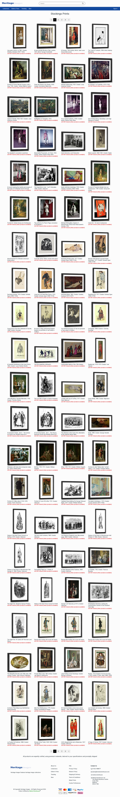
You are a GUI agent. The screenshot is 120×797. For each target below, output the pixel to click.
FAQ (70, 766)
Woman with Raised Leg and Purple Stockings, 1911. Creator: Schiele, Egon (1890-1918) (99, 260)
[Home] (12, 5)
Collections (6, 8)
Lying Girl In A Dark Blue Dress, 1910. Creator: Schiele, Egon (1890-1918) (44, 295)
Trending (24, 8)
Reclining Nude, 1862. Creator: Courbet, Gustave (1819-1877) (72, 295)
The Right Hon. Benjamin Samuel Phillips (18, 604)
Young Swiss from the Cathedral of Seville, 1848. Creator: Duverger (19, 329)
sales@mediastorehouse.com (100, 772)
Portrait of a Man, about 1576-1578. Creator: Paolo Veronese (17, 502)
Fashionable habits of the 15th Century (72, 364)
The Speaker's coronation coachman (17, 153)
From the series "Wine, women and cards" (46, 258)
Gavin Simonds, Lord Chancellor (70, 153)
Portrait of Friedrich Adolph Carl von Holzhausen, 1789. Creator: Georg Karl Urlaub (99, 188)
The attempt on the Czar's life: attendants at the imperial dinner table (73, 433)
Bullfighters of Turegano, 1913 (42, 119)
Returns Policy (73, 771)
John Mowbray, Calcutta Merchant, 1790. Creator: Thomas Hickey (18, 399)
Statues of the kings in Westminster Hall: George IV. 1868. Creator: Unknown (19, 570)
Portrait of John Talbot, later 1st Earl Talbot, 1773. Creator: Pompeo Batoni (98, 467)
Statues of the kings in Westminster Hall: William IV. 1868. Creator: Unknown (99, 536)
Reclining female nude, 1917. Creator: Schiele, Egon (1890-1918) (71, 259)
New (30, 8)
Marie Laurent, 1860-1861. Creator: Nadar (100, 153)
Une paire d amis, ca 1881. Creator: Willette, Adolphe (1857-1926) (17, 51)
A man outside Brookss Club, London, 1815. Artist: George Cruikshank (45, 51)
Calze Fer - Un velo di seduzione (97, 223)
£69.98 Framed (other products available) (19, 53)
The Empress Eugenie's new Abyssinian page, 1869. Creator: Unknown (72, 536)
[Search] (83, 3)
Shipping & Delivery (74, 774)
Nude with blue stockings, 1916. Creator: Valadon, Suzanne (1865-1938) (72, 188)
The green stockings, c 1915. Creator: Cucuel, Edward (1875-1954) (98, 502)
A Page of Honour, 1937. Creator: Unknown (100, 742)
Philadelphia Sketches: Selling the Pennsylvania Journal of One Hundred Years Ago (99, 605)
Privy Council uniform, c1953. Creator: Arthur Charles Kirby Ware (71, 119)
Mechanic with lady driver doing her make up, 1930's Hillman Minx (19, 467)
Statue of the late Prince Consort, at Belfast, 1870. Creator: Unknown (17, 536)
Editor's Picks (15, 8)
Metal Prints (72, 780)
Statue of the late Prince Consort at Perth (46, 604)
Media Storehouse (34, 791)
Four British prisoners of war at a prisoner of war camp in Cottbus (73, 329)
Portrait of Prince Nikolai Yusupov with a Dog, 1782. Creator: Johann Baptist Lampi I (19, 85)
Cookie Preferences (74, 783)
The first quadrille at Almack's (42, 364)
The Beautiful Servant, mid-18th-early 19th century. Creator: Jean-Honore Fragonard (19, 674)
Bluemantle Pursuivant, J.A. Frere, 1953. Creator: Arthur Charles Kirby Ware (45, 153)
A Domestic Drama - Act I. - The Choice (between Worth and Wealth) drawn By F (45, 433)
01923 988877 (96, 769)
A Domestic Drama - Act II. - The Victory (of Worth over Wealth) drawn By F (18, 433)
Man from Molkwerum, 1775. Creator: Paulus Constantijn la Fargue (44, 708)
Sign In (115, 8)
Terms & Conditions (74, 777)
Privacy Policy (73, 769)
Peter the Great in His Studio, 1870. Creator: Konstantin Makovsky (44, 85)
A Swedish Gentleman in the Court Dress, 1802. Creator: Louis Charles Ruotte (19, 365)
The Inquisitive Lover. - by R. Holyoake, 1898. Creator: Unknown (45, 188)
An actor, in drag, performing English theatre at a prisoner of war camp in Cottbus (44, 330)
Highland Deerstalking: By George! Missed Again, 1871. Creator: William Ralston (73, 502)
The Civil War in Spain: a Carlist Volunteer (46, 398)
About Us (53, 766)
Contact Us (94, 766)
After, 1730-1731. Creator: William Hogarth (73, 467)
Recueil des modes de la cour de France (45, 639)
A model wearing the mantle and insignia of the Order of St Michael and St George (19, 188)
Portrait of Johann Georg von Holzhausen (19, 223)
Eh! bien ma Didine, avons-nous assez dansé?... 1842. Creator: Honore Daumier (72, 708)
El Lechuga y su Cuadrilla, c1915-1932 (99, 84)
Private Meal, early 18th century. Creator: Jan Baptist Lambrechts (45, 674)
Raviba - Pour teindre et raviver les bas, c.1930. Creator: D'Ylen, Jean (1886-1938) (100, 674)
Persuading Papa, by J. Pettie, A (43, 569)
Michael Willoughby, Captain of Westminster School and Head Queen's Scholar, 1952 (72, 224)
